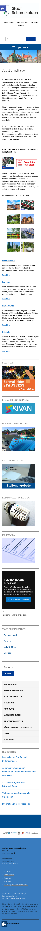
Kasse (6, 733)
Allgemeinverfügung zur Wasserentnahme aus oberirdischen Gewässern (19, 771)
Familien (7, 640)
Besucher (34, 22)
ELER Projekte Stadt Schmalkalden (16, 885)
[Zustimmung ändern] (4, 924)
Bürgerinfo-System (13, 696)
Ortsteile (7, 652)
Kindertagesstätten (13, 721)
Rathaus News (9, 22)
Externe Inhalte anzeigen (15, 614)
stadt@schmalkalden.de (10, 863)
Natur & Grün (9, 646)
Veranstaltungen (22, 22)
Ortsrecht (9, 703)
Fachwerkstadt (10, 635)
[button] (3, 8)
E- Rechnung (9, 739)
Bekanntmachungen (13, 690)
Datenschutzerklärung (9, 896)
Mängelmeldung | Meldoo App (18, 727)
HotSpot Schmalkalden (10, 898)
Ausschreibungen (12, 715)
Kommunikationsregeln (20, 894)
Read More (6, 275)
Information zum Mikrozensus (16, 803)
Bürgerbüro (8, 871)
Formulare (9, 709)
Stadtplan (7, 881)
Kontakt (21, 25)
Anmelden (22, 898)
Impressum (6, 894)
